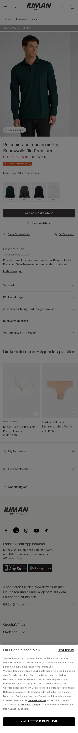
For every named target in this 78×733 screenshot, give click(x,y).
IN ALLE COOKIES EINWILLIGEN (39, 721)
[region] (39, 688)
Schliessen (66, 650)
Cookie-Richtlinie (37, 700)
